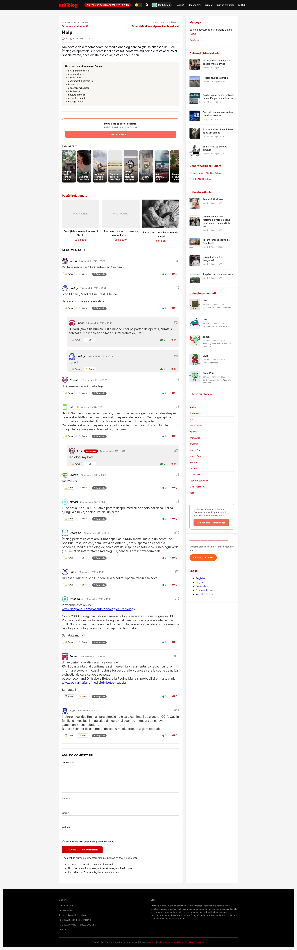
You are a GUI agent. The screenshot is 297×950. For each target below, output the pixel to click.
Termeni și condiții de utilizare (73, 915)
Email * (65, 813)
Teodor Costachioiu (199, 480)
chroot (152, 942)
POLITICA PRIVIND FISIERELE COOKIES (77, 924)
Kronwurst (194, 437)
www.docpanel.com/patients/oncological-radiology (98, 609)
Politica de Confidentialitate (170, 942)
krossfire (193, 444)
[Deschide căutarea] (147, 5)
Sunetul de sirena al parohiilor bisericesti (155, 26)
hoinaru (193, 431)
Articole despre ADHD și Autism (205, 173)
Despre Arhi (194, 5)
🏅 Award (69, 274)
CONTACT (64, 929)
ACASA (181, 5)
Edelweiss (194, 413)
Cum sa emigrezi (225, 5)
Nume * (66, 798)
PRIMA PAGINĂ (66, 905)
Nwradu (193, 462)
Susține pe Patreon (119, 134)
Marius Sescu (196, 456)
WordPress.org (204, 594)
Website (66, 827)
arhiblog (68, 5)
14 (89, 38)
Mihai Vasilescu (197, 486)
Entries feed (202, 586)
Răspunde (100, 274)
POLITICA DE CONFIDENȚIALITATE (75, 920)
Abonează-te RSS (204, 557)
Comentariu (68, 762)
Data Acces (200, 942)
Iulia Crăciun (195, 425)
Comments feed (205, 590)
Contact (208, 5)
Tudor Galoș (195, 474)
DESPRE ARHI (65, 910)
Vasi (191, 492)
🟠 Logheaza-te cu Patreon (211, 522)
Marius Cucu (195, 450)
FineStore (194, 40)
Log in (199, 582)
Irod (191, 419)
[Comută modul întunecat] (138, 5)
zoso (191, 401)
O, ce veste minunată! (75, 26)
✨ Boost (83, 274)
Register (200, 578)
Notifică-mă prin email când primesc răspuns (89, 841)
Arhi (66, 38)
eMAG (192, 34)
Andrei (192, 407)
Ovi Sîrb (193, 468)
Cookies (189, 942)
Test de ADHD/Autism (200, 179)
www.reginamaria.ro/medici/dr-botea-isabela (94, 682)
